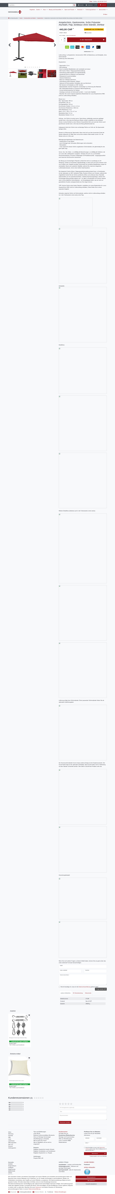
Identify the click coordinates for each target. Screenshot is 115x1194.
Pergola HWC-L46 (38, 1158)
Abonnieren (95, 1153)
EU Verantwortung (78, 993)
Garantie (10, 1135)
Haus (44, 9)
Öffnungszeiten (12, 1142)
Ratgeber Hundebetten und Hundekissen (44, 1151)
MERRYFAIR (11, 1171)
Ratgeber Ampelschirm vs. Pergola (43, 1153)
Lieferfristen (11, 1141)
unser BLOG (37, 1133)
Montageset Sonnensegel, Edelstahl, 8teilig (18, 1037)
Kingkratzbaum (12, 1165)
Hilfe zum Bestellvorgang (65, 1138)
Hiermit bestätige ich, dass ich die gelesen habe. (80, 986)
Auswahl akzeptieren (91, 1184)
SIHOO (10, 1173)
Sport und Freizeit (69, 9)
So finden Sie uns (63, 1133)
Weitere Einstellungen (60, 1192)
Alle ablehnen (91, 1180)
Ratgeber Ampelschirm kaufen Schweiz (44, 1149)
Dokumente (88, 993)
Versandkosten (72, 35)
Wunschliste (89, 32)
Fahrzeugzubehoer (91, 9)
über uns (10, 1144)
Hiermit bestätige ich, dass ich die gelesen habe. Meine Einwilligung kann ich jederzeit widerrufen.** (96, 1149)
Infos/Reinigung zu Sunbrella (41, 1138)
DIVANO (10, 1164)
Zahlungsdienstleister (25, 1192)
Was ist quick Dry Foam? (40, 1140)
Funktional (50, 1192)
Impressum (38, 1187)
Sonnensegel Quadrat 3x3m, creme (16, 1080)
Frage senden (100, 989)
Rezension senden (65, 1122)
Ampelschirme (40, 18)
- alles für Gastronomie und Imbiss (70, 1170)
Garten (38, 9)
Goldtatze (10, 1167)
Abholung (10, 1133)
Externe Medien (39, 1192)
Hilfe (9, 1137)
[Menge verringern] (64, 41)
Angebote (32, 9)
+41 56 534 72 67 (102, 1)
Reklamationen (63, 1142)
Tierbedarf (80, 9)
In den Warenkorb (86, 40)
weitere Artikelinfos (66, 993)
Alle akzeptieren (91, 1177)
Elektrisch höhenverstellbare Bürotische (44, 1135)
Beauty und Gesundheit (55, 9)
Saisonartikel (102, 9)
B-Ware (105, 14)
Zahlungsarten (12, 1148)
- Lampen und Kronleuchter (70, 1164)
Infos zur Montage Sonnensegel (42, 1137)
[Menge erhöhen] (64, 38)
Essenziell (13, 1192)
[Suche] (74, 5)
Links (9, 1139)
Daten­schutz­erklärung (34, 1189)
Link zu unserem (65, 1140)
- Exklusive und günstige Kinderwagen (68, 1167)
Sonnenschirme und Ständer (30, 18)
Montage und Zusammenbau (66, 1137)
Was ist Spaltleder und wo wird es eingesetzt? (42, 1143)
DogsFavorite (11, 1169)
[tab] (65, 993)
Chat (90, 1)
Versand (10, 1146)
